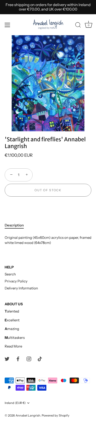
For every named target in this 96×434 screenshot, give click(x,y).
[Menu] (7, 25)
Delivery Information (21, 288)
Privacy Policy (16, 281)
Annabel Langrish (28, 415)
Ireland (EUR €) (15, 403)
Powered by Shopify (55, 415)
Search (10, 274)
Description (14, 225)
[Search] (78, 26)
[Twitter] (7, 358)
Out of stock (47, 190)
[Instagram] (29, 358)
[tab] (16, 225)
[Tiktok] (40, 358)
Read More (13, 346)
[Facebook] (18, 358)
